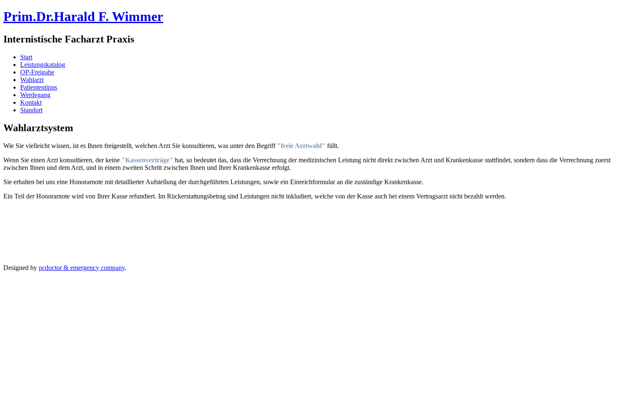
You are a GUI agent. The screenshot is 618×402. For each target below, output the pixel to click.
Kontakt (31, 102)
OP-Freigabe (37, 72)
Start (26, 57)
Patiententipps (38, 87)
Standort (31, 110)
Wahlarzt (32, 79)
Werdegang (35, 94)
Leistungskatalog (42, 64)
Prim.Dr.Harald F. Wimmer (83, 16)
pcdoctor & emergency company (82, 267)
